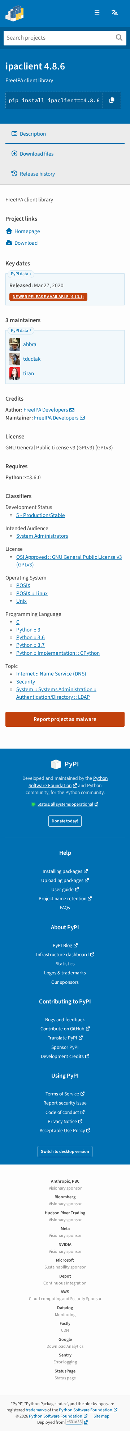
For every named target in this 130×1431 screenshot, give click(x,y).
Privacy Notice (62, 1121)
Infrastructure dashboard (62, 954)
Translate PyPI (62, 1037)
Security (25, 682)
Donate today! (65, 821)
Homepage (27, 231)
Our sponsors (65, 982)
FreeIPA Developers (45, 410)
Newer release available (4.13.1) (48, 297)
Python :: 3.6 (30, 637)
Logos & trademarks (65, 972)
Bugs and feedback (65, 1019)
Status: (65, 804)
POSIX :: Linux (32, 593)
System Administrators (42, 536)
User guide (62, 889)
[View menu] (97, 13)
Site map (101, 1416)
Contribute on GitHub (62, 1028)
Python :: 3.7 (30, 645)
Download (26, 243)
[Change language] (115, 13)
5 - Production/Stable (40, 515)
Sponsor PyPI (65, 1047)
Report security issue (65, 1102)
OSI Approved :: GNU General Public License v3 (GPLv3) (69, 561)
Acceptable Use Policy (62, 1130)
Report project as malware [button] (65, 719)
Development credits (62, 1056)
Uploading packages (62, 880)
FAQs (65, 907)
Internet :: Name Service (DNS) (51, 674)
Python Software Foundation (68, 782)
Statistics (65, 963)
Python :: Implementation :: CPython (58, 653)
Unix (21, 601)
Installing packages (62, 871)
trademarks (36, 1410)
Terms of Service (62, 1093)
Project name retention (62, 898)
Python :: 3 (28, 630)
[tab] (65, 134)
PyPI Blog (62, 945)
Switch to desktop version (65, 1152)
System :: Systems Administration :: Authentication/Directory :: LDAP (56, 693)
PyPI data (19, 274)
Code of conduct (62, 1112)
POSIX (23, 585)
